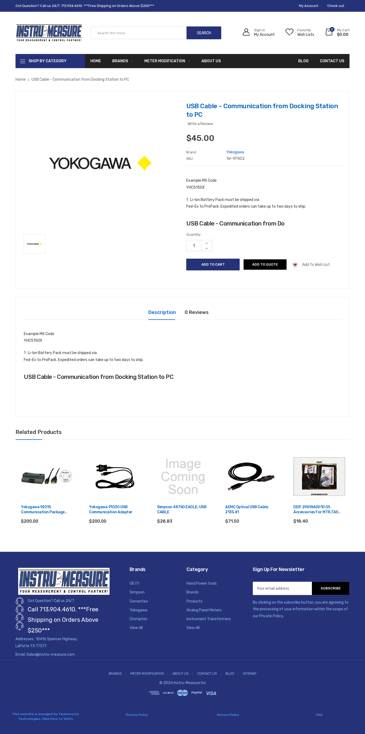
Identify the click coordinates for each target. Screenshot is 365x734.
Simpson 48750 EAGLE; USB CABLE (181, 510)
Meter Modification (164, 61)
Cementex (139, 601)
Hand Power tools (202, 583)
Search (204, 33)
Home (95, 61)
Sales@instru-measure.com (50, 654)
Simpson (137, 592)
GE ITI (134, 583)
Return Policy (228, 715)
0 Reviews (197, 312)
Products (195, 601)
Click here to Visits (57, 719)
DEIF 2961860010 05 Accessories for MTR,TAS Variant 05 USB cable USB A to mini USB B (317, 510)
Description (162, 312)
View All (136, 628)
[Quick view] (68, 478)
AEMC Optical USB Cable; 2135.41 (247, 510)
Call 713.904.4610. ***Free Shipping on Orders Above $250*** (63, 620)
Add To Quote (265, 264)
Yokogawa (138, 610)
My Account (309, 6)
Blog (303, 61)
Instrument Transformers (209, 619)
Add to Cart (47, 536)
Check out (335, 6)
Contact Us (332, 61)
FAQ (319, 715)
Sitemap (250, 673)
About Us (211, 61)
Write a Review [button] (200, 124)
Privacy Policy (137, 715)
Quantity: (193, 234)
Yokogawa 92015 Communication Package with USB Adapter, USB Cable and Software (46, 510)
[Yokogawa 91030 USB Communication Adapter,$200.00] (115, 477)
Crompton (138, 619)
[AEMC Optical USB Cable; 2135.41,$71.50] (251, 477)
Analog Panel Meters (204, 610)
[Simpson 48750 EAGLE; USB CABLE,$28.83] (183, 477)
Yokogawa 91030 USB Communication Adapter (111, 510)
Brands (120, 61)
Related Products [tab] (38, 432)
